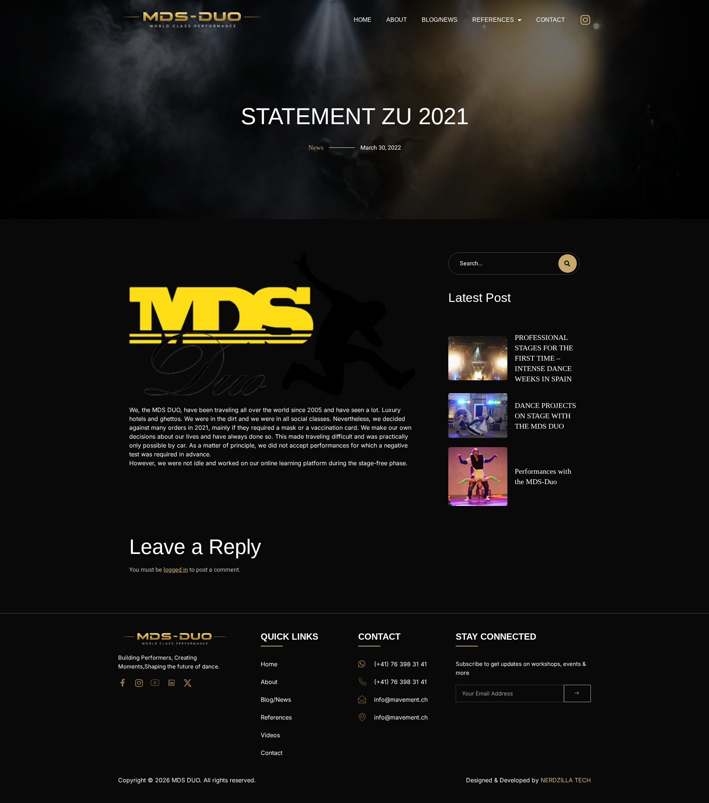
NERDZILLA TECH (566, 780)
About (396, 20)
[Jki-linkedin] (171, 682)
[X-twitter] (187, 682)
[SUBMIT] (577, 693)
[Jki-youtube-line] (155, 682)
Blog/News (440, 20)
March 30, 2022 (380, 147)
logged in (176, 569)
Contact (550, 20)
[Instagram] (138, 682)
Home (362, 20)
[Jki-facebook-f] (122, 682)
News (315, 147)
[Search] (567, 263)
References (493, 20)
